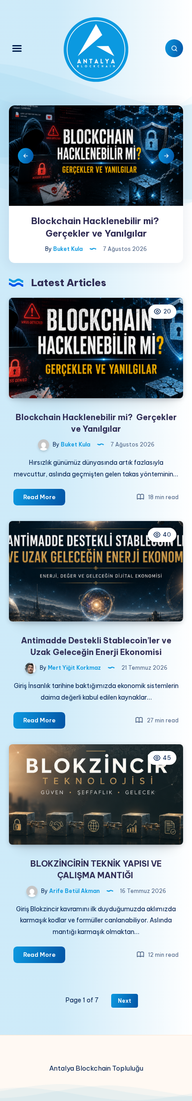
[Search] (174, 48)
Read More (44, 499)
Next (166, 155)
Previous (25, 155)
